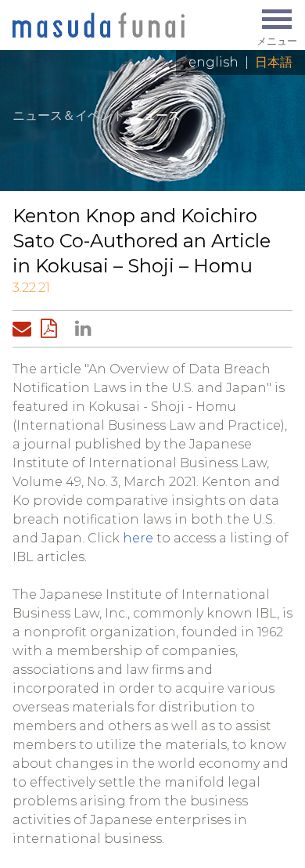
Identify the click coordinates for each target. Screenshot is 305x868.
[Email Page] (25, 328)
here (138, 538)
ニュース (156, 115)
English (213, 62)
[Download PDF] (53, 328)
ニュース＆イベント (69, 115)
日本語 (273, 62)
